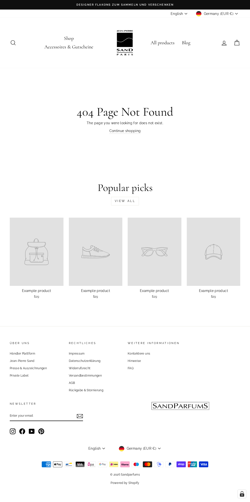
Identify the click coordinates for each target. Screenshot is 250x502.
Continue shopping (125, 131)
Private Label (19, 375)
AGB (72, 383)
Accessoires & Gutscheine (68, 47)
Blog (186, 43)
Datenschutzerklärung (85, 361)
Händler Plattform (22, 353)
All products (163, 43)
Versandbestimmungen (85, 375)
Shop (69, 38)
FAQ (131, 368)
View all (125, 201)
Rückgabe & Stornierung (86, 390)
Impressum (77, 353)
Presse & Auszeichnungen (28, 368)
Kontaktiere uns (139, 353)
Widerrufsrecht (80, 368)
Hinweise (134, 361)
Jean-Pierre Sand (22, 361)
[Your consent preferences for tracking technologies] (242, 494)
